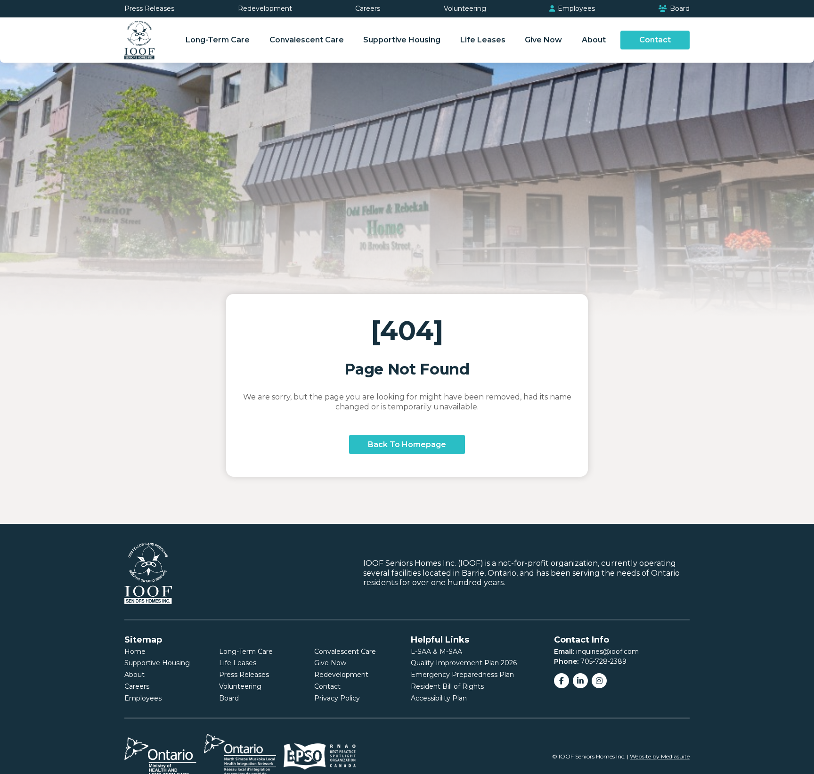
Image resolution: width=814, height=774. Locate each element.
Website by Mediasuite (660, 756)
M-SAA (451, 651)
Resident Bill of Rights (447, 686)
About (594, 39)
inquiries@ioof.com (607, 651)
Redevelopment (265, 8)
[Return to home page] (139, 40)
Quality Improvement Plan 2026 (464, 663)
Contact (655, 39)
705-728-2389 (603, 661)
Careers (367, 8)
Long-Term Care (218, 39)
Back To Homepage (407, 444)
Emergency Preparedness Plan (462, 674)
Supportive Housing (401, 39)
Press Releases (149, 8)
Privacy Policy (337, 698)
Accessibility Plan (439, 698)
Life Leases (482, 39)
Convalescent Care (306, 39)
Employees (575, 8)
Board (679, 8)
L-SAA (421, 651)
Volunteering (465, 8)
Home (135, 651)
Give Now (543, 39)
